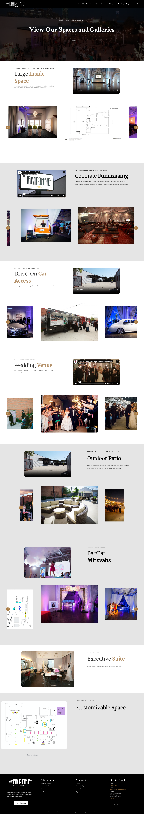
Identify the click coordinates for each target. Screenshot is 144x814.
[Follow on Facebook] (111, 804)
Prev (8, 127)
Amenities (100, 4)
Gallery (112, 4)
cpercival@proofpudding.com (118, 789)
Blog (127, 4)
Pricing (121, 4)
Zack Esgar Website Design (94, 812)
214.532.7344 (113, 785)
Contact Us (72, 40)
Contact (134, 4)
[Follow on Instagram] (117, 804)
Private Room (45, 789)
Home (78, 4)
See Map (112, 798)
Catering (78, 783)
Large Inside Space (46, 783)
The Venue (87, 4)
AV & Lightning (80, 786)
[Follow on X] (114, 804)
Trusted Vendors (80, 789)
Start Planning (21, 803)
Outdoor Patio (45, 786)
